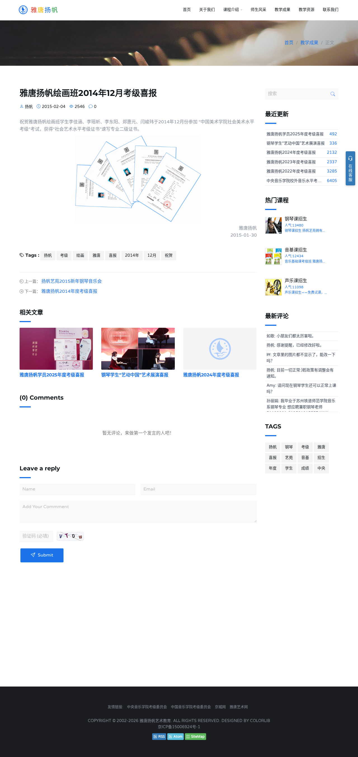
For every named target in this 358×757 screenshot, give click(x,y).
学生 (289, 468)
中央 (321, 468)
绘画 (80, 255)
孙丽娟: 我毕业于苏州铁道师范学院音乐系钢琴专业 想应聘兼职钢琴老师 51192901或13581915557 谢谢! (301, 405)
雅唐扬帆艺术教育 (155, 720)
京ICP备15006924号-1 (179, 727)
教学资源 (306, 9)
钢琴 (289, 447)
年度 (273, 468)
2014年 (132, 255)
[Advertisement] (302, 569)
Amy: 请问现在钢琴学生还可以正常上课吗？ (301, 388)
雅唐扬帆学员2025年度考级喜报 (52, 375)
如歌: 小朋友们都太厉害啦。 (291, 336)
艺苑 (289, 457)
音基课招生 (296, 250)
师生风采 (258, 9)
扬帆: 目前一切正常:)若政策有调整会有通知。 (300, 373)
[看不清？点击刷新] (70, 536)
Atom (177, 737)
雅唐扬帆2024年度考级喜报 (211, 375)
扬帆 (48, 255)
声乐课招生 (296, 281)
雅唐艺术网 (239, 707)
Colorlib (260, 720)
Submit (45, 555)
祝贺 (169, 255)
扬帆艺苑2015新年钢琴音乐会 (71, 281)
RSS (161, 737)
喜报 (113, 255)
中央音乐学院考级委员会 (147, 707)
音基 (305, 457)
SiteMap (198, 737)
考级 (64, 255)
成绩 (305, 468)
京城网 (220, 707)
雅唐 (96, 255)
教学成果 (282, 9)
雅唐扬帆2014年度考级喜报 (69, 291)
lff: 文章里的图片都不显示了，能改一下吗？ (301, 357)
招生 (321, 457)
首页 (187, 9)
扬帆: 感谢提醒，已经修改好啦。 (295, 345)
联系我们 (330, 9)
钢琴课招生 (296, 219)
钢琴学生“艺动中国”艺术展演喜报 (134, 375)
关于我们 (207, 9)
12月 (151, 255)
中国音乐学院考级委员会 (191, 707)
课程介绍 (231, 9)
